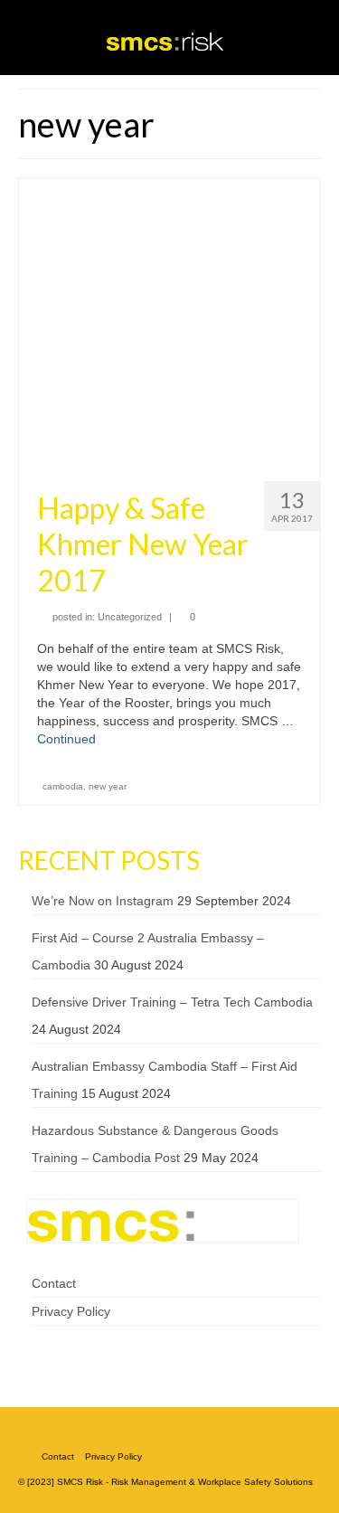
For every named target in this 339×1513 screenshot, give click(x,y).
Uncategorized (130, 616)
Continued (66, 739)
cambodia (62, 786)
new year (108, 786)
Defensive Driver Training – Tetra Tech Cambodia (172, 1002)
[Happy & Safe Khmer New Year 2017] (170, 322)
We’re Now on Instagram (103, 901)
